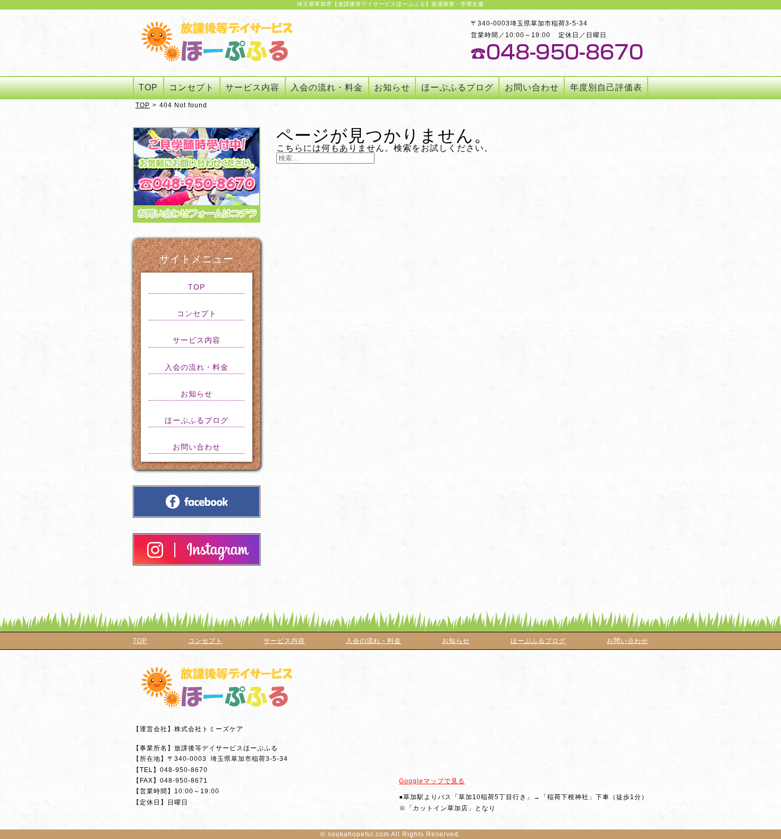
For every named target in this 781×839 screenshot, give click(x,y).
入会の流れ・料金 (327, 87)
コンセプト (191, 87)
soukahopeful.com (358, 834)
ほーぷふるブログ (457, 87)
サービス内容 (252, 87)
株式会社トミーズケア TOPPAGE (217, 41)
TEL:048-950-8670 (557, 52)
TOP (148, 87)
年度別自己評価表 (606, 87)
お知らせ (392, 87)
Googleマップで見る (432, 781)
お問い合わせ (532, 87)
